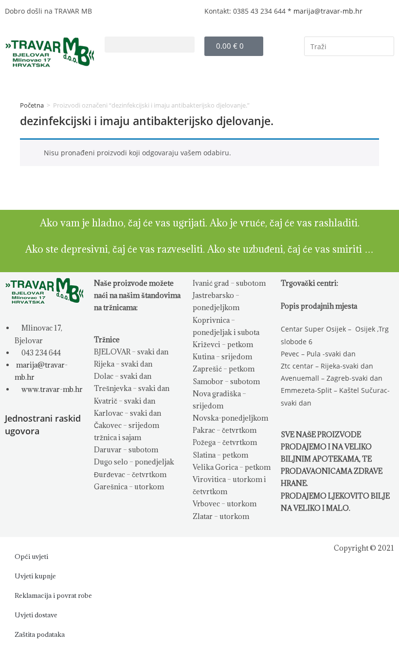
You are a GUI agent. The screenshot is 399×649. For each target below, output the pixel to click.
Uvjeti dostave (36, 615)
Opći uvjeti (31, 556)
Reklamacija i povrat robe (53, 595)
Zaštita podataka (40, 634)
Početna (32, 105)
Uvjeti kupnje (35, 576)
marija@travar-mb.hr (328, 11)
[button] (150, 45)
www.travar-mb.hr (51, 389)
